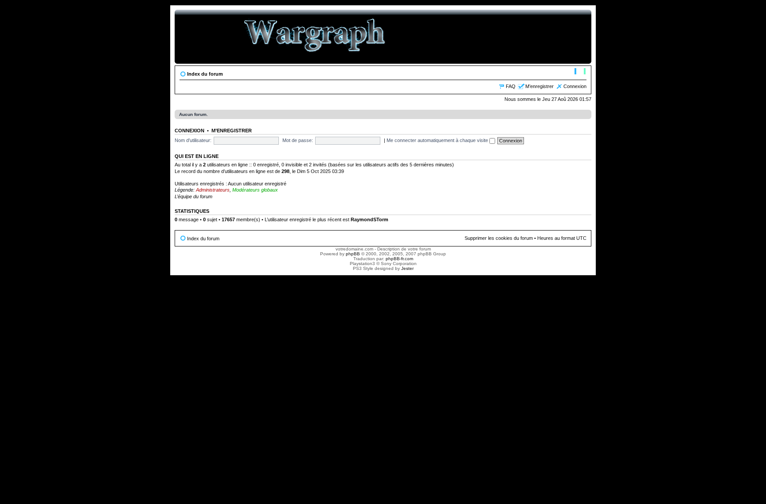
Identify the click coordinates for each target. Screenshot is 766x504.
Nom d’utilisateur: (193, 140)
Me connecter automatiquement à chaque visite (438, 140)
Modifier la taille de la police (580, 72)
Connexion (574, 86)
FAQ (511, 86)
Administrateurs (213, 189)
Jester (407, 268)
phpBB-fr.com (399, 258)
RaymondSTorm (369, 219)
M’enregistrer (539, 86)
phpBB (353, 253)
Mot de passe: (297, 140)
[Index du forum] (315, 37)
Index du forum (205, 74)
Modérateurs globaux (255, 189)
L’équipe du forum (193, 196)
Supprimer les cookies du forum (499, 238)
